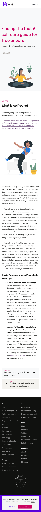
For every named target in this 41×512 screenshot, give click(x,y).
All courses (25, 407)
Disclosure (25, 462)
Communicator (7, 448)
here (33, 501)
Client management (9, 410)
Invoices (5, 427)
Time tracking (7, 431)
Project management (10, 414)
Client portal (6, 444)
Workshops (25, 436)
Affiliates (24, 455)
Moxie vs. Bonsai (8, 463)
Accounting (6, 417)
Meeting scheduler (9, 441)
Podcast (24, 429)
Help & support (27, 443)
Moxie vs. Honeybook (10, 470)
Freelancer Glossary (29, 439)
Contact (24, 458)
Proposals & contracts (10, 421)
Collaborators (7, 434)
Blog (23, 426)
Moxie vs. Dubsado (9, 466)
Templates (6, 451)
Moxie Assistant (8, 454)
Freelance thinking (28, 410)
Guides (24, 433)
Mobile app (6, 437)
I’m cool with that (24, 507)
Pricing (4, 407)
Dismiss (12, 506)
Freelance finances (28, 417)
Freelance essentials (29, 414)
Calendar (5, 424)
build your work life (17, 355)
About (23, 452)
